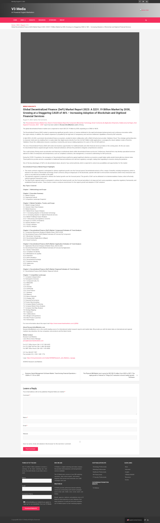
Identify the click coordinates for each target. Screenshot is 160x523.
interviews (52, 20)
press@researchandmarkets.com (33, 341)
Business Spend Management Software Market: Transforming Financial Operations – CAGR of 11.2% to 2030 (51, 374)
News (126, 467)
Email (25, 425)
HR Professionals (97, 474)
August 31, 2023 (28, 120)
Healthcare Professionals (99, 472)
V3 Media (18, 9)
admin (35, 120)
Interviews (127, 469)
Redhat (62, 20)
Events (127, 479)
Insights (32, 20)
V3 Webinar (96, 488)
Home (15, 20)
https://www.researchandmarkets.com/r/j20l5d (64, 323)
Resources (42, 20)
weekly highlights (29, 106)
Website (25, 434)
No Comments (43, 120)
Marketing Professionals (99, 469)
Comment (26, 395)
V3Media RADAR (129, 474)
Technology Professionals (100, 467)
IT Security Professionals (99, 477)
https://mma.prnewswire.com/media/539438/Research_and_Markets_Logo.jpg (51, 358)
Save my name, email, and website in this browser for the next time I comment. (47, 444)
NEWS (22, 20)
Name (25, 417)
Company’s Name (27, 494)
